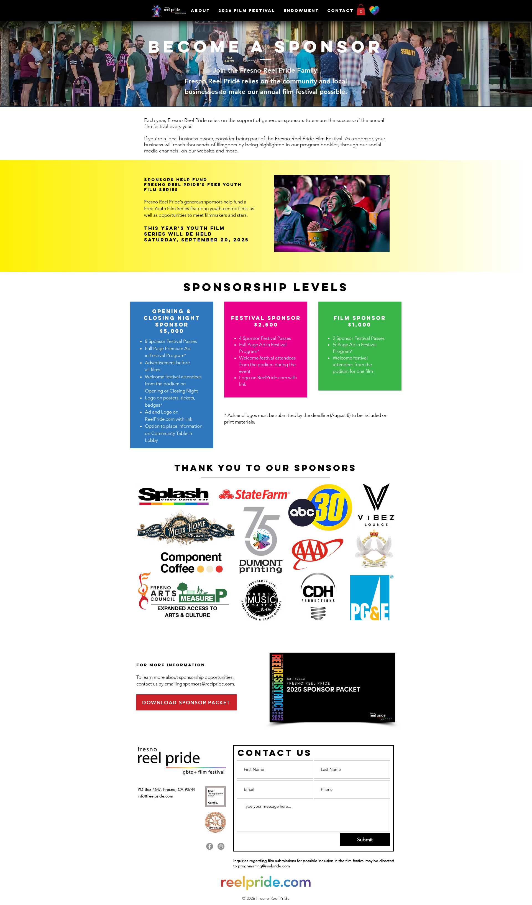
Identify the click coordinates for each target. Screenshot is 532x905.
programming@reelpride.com (264, 865)
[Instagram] (221, 846)
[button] (246, 10)
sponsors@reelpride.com (208, 684)
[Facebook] (209, 846)
